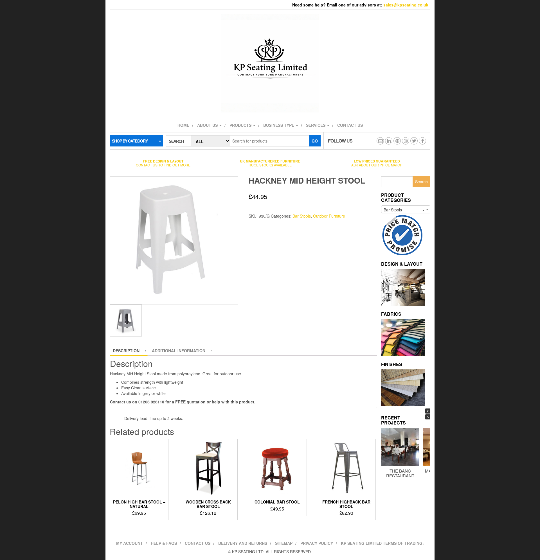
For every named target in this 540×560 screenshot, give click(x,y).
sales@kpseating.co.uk (405, 5)
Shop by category (130, 141)
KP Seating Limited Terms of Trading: (382, 543)
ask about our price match (376, 163)
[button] (427, 411)
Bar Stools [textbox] (404, 210)
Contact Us (197, 543)
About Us (208, 125)
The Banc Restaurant (400, 473)
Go (315, 141)
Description (126, 350)
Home (183, 125)
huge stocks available (270, 163)
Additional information (178, 350)
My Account (129, 543)
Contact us (350, 125)
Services (316, 125)
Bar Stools (301, 216)
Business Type (279, 125)
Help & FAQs (164, 543)
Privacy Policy (316, 543)
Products (241, 125)
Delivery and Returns (242, 543)
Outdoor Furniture (329, 216)
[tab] (129, 351)
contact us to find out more (163, 163)
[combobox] (405, 209)
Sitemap (283, 543)
